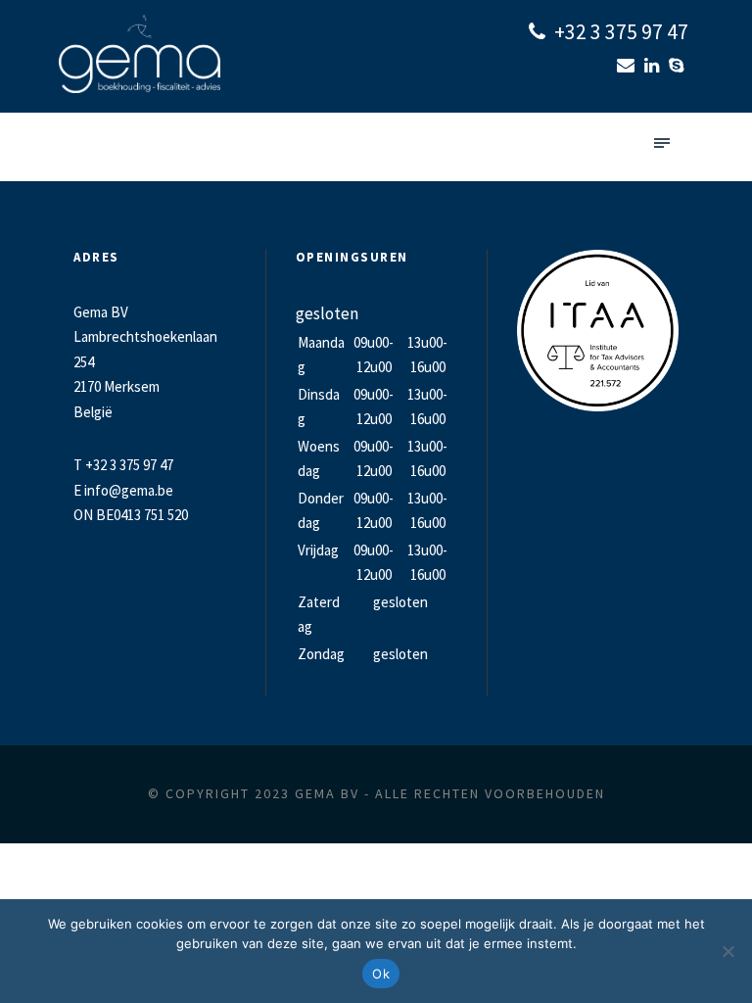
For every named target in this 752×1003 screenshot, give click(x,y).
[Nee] (727, 951)
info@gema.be (128, 490)
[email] (628, 65)
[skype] (678, 65)
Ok (381, 973)
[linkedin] (654, 65)
